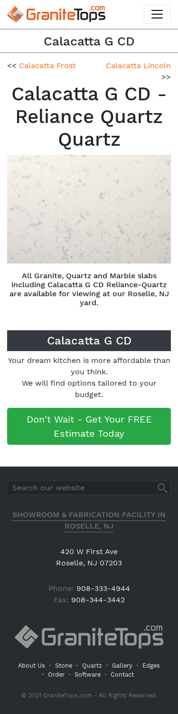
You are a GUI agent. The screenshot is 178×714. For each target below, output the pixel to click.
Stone (63, 665)
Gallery (122, 665)
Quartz (92, 665)
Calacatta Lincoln (138, 65)
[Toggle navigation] (157, 14)
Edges (151, 665)
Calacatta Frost (47, 65)
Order (56, 674)
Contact (122, 674)
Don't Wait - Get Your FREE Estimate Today (89, 426)
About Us (31, 665)
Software (88, 674)
